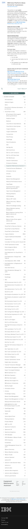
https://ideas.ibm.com (16, 23)
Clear (24, 96)
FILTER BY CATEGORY (9, 96)
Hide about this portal (12, 6)
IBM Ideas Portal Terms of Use (18, 499)
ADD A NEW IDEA (14, 93)
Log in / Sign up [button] (22, 88)
